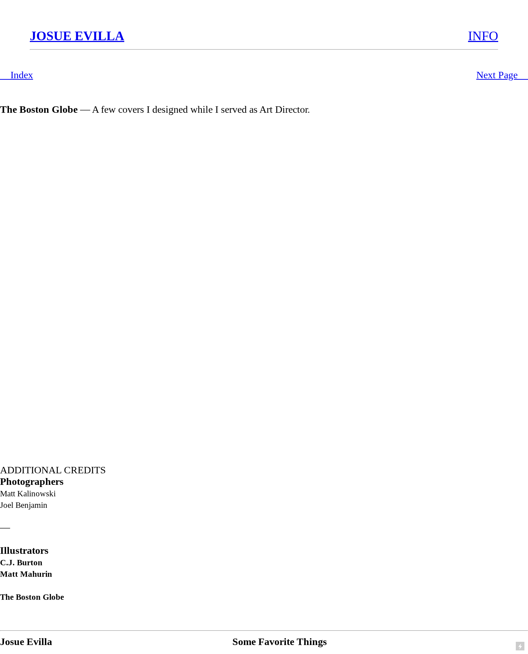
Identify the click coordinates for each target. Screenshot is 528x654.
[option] (264, 284)
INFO (483, 36)
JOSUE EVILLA (77, 36)
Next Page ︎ (502, 74)
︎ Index (16, 74)
